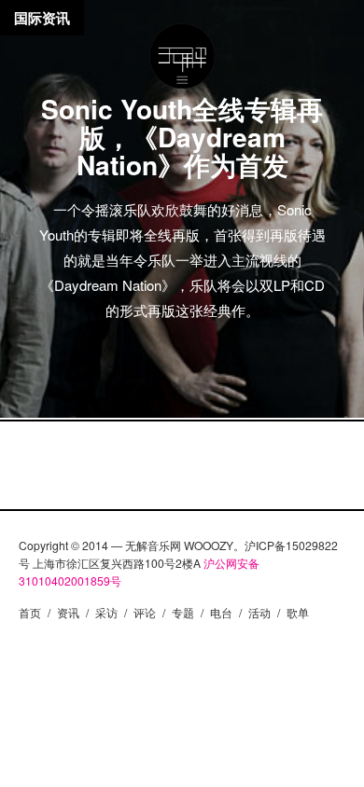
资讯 (68, 612)
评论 (144, 612)
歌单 (298, 612)
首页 (30, 612)
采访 (106, 612)
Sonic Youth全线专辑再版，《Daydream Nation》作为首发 (182, 137)
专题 (183, 612)
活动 (259, 612)
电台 (221, 612)
